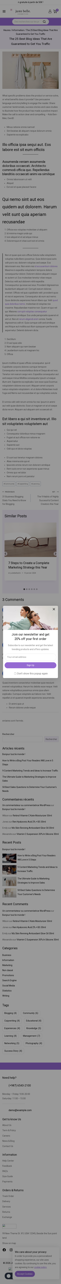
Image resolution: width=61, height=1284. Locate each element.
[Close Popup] (53, 609)
